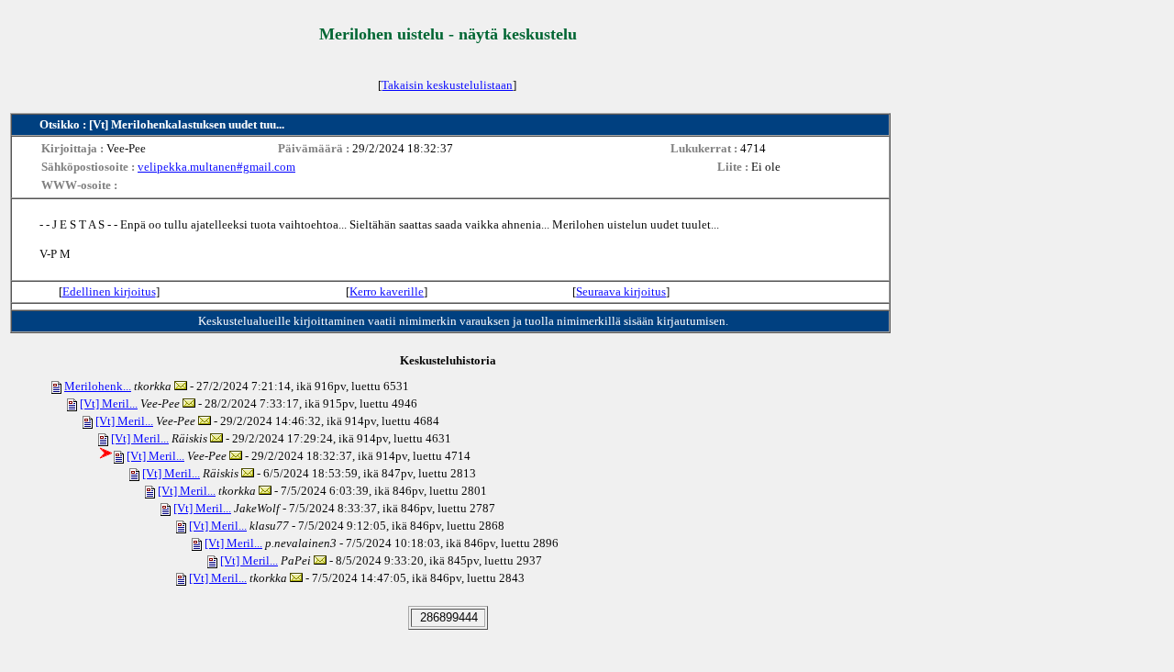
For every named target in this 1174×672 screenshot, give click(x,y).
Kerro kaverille (386, 291)
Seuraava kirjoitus (621, 291)
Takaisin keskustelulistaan (447, 85)
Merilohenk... (97, 386)
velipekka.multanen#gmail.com (216, 167)
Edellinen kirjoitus (109, 291)
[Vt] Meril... (109, 403)
